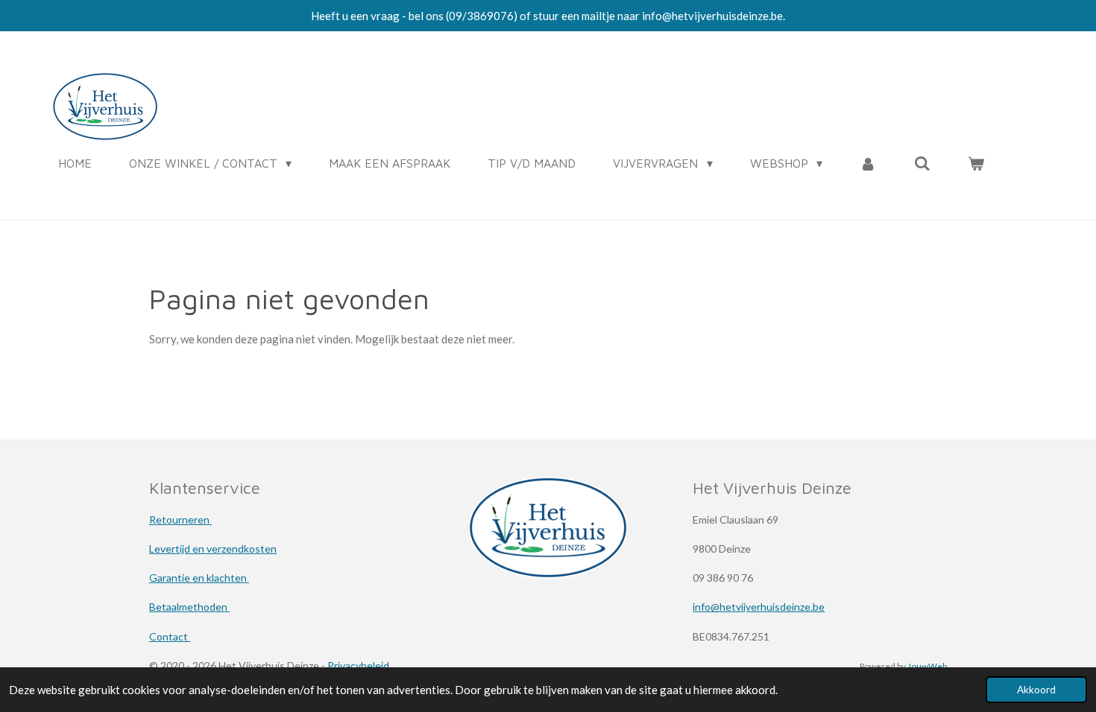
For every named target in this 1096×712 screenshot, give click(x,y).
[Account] (868, 163)
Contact (169, 636)
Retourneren (180, 519)
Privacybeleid (358, 665)
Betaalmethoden (189, 606)
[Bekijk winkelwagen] (976, 163)
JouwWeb (927, 666)
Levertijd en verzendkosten (213, 548)
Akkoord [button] (1036, 690)
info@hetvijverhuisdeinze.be (759, 606)
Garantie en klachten (199, 577)
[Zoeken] (922, 163)
